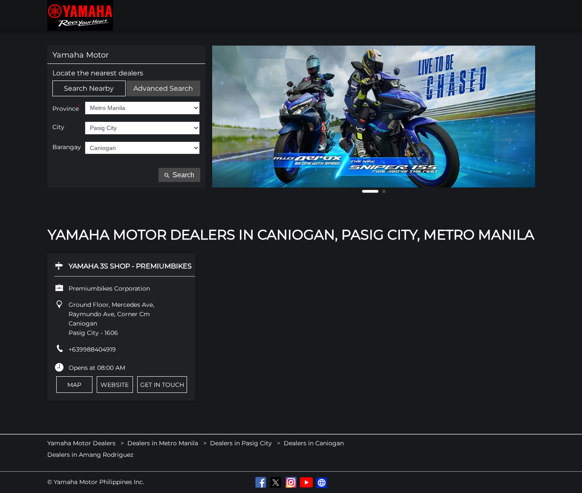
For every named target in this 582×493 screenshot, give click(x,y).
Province (66, 108)
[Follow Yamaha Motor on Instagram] (291, 482)
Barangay (66, 147)
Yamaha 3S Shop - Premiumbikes (130, 266)
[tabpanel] (373, 116)
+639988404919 (92, 349)
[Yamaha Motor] (80, 15)
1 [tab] (370, 191)
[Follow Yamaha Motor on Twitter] (275, 482)
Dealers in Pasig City (241, 443)
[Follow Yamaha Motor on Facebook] (260, 482)
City (58, 127)
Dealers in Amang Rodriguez (90, 454)
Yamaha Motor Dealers (82, 443)
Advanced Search (163, 88)
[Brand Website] (321, 482)
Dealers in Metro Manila (162, 443)
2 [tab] (384, 191)
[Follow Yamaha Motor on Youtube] (306, 482)
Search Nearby (89, 88)
